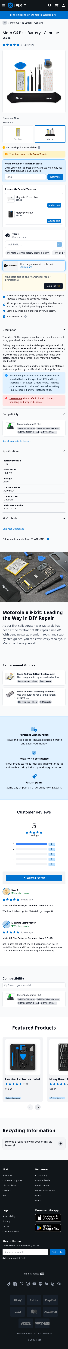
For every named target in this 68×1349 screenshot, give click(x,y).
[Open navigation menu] (4, 5)
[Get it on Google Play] (48, 1228)
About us (7, 1175)
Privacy (6, 1221)
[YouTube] (34, 1284)
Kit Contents (10, 518)
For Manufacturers (45, 1190)
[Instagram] (28, 1284)
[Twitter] (22, 1284)
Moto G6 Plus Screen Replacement (36, 691)
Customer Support (12, 1180)
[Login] (63, 5)
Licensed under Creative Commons (34, 1333)
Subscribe (57, 1252)
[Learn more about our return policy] (25, 316)
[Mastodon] (41, 1284)
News (38, 1200)
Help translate (31, 1273)
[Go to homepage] (18, 5)
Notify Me (55, 176)
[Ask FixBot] (59, 244)
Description (9, 330)
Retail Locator (42, 1185)
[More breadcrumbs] (5, 23)
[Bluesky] (46, 1283)
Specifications (11, 451)
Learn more (15, 398)
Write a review (36, 877)
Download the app (47, 1210)
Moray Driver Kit (24, 212)
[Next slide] (38, 1107)
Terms (6, 1226)
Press (38, 1195)
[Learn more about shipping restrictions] (39, 147)
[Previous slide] (30, 1107)
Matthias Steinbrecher (23, 922)
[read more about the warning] (48, 539)
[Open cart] (56, 5)
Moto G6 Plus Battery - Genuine (26, 22)
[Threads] (53, 1284)
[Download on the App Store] (48, 1218)
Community (41, 1175)
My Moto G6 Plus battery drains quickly (28, 252)
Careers (7, 1190)
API (4, 1195)
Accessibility (9, 1216)
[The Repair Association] (59, 1284)
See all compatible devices (17, 441)
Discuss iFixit (9, 1185)
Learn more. (26, 267)
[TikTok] (9, 1284)
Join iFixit (53, 285)
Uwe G (15, 889)
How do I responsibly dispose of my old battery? (28, 1143)
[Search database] (49, 5)
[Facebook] (15, 1284)
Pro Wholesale (42, 1180)
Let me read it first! (15, 1258)
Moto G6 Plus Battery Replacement (36, 673)
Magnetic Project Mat (27, 197)
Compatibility (10, 414)
